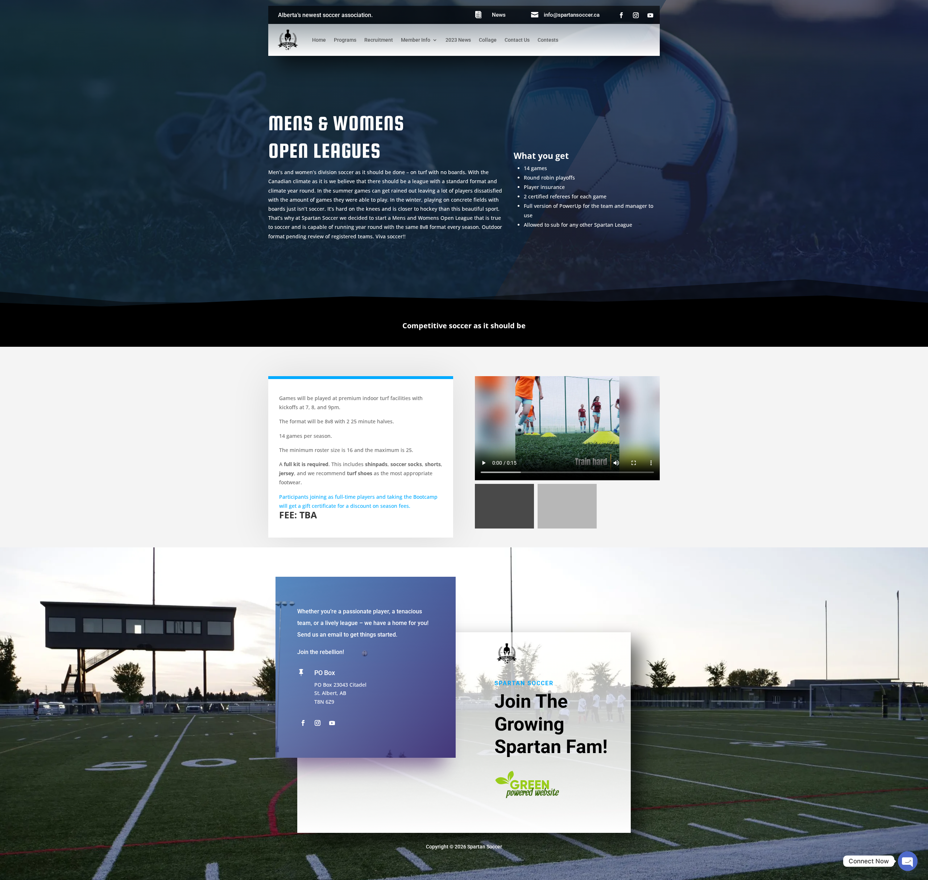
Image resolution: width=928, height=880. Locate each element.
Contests (548, 40)
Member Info (415, 40)
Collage (488, 40)
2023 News (458, 40)
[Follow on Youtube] (650, 15)
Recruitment (378, 40)
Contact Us (517, 40)
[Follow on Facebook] (621, 15)
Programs (345, 40)
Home (319, 40)
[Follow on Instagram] (636, 15)
